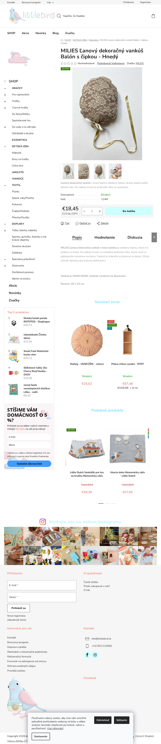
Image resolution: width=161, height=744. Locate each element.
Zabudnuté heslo (16, 620)
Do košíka (129, 211)
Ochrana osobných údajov (21, 666)
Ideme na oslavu (21, 278)
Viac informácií (55, 728)
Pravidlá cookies (16, 670)
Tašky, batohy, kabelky (24, 230)
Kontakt (11, 2)
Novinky (15, 293)
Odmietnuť (103, 720)
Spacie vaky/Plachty (23, 198)
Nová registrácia (16, 616)
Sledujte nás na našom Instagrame (85, 522)
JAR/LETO (18, 172)
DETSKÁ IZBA (20, 146)
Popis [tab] (77, 237)
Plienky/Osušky (20, 217)
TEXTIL (16, 185)
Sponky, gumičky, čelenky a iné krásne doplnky (29, 238)
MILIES (140, 63)
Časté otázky (91, 582)
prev (63, 465)
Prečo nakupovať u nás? (97, 586)
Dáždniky (17, 252)
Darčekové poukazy (23, 272)
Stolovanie (18, 265)
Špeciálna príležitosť (23, 259)
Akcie (13, 285)
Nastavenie (40, 736)
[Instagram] (95, 654)
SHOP (13, 81)
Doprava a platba (16, 647)
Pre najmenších (20, 94)
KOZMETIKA (19, 140)
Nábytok (16, 153)
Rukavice (17, 204)
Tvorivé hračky (20, 107)
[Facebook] (87, 654)
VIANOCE (18, 178)
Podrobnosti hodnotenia (110, 63)
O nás (87, 590)
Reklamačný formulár (19, 656)
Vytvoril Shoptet (144, 736)
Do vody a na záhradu (24, 127)
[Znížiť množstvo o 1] (84, 211)
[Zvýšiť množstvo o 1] (99, 211)
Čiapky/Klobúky (20, 211)
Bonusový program (31, 2)
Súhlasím (121, 720)
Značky (14, 300)
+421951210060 (102, 646)
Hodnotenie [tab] (104, 237)
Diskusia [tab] (135, 237)
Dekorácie (17, 165)
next (151, 465)
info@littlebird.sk (101, 638)
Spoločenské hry (21, 120)
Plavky (15, 191)
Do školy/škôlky (21, 114)
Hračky (16, 101)
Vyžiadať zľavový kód (29, 463)
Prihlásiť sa (18, 608)
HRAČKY (17, 88)
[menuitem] (11, 33)
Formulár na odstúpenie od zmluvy (26, 661)
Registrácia (145, 2)
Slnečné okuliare (21, 246)
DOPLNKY (18, 224)
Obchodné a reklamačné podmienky (27, 652)
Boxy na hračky (20, 159)
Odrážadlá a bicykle (23, 133)
